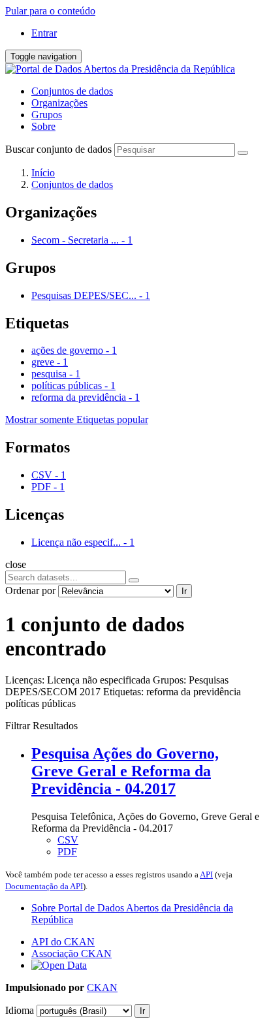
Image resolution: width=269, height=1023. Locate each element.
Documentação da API (44, 886)
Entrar (44, 33)
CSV (67, 839)
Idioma (19, 1010)
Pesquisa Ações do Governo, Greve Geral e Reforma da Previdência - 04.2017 (125, 771)
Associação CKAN (71, 953)
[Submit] (243, 153)
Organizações (59, 102)
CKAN (102, 987)
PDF (67, 851)
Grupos (46, 114)
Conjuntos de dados (72, 91)
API (206, 874)
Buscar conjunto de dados (58, 149)
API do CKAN (63, 941)
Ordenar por (30, 590)
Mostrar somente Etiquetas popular (76, 419)
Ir (184, 591)
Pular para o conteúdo (50, 10)
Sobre (43, 126)
